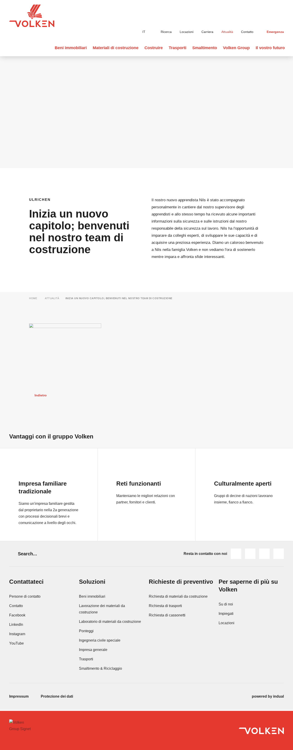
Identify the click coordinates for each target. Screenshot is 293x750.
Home (33, 298)
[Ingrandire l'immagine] (65, 347)
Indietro (41, 395)
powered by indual (268, 696)
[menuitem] (160, 32)
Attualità (52, 298)
